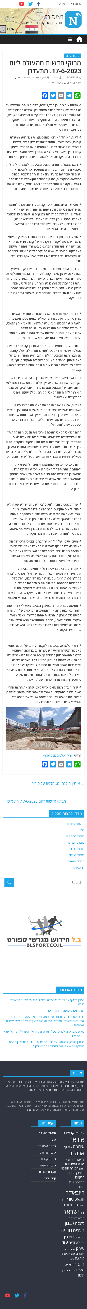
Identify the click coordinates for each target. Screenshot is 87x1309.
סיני (82, 1243)
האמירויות (71, 1164)
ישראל (71, 1212)
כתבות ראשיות (76, 855)
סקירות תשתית (76, 861)
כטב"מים (73, 1218)
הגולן (81, 1168)
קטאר (71, 1258)
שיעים (80, 1270)
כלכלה (79, 1223)
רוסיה (78, 1264)
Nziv (55, 77)
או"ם (81, 1133)
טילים (81, 1205)
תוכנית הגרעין (68, 1270)
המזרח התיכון (69, 1168)
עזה (64, 1242)
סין (66, 1236)
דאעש (81, 1164)
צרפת (74, 1253)
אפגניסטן (21, 77)
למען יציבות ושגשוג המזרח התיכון (66, 1010)
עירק (80, 1248)
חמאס (79, 1199)
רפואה (68, 1265)
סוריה (66, 1230)
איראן (77, 1139)
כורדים (81, 1218)
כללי (82, 830)
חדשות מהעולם (75, 824)
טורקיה (50, 82)
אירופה (31, 77)
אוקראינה (41, 77)
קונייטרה (66, 1253)
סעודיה (74, 1242)
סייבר (71, 1237)
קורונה (79, 1258)
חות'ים (79, 1186)
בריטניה (59, 82)
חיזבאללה (74, 1192)
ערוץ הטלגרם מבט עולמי (58, 755)
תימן (81, 1275)
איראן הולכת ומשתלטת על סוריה (57, 783)
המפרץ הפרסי (76, 1173)
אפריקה (77, 82)
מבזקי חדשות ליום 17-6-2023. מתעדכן (34, 801)
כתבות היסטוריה (75, 836)
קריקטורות (78, 867)
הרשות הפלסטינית (76, 1179)
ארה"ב (68, 82)
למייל (29, 1110)
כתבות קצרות (72, 56)
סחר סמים (79, 1237)
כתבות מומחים (76, 842)
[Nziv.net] (79, 39)
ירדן (82, 1212)
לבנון (69, 1223)
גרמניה (69, 1160)
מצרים (78, 1230)
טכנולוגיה (70, 1204)
